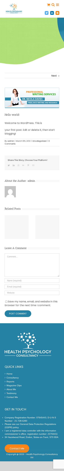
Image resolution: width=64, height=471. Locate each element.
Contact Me (12, 397)
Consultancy (13, 377)
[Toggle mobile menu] (57, 4)
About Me (11, 389)
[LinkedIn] (52, 13)
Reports (10, 381)
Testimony (11, 393)
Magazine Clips (14, 385)
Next (54, 75)
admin (10, 141)
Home (9, 373)
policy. (16, 427)
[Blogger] (57, 13)
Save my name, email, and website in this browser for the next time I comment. (31, 303)
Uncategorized (39, 141)
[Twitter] (46, 13)
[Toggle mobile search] (53, 4)
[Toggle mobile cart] (48, 4)
